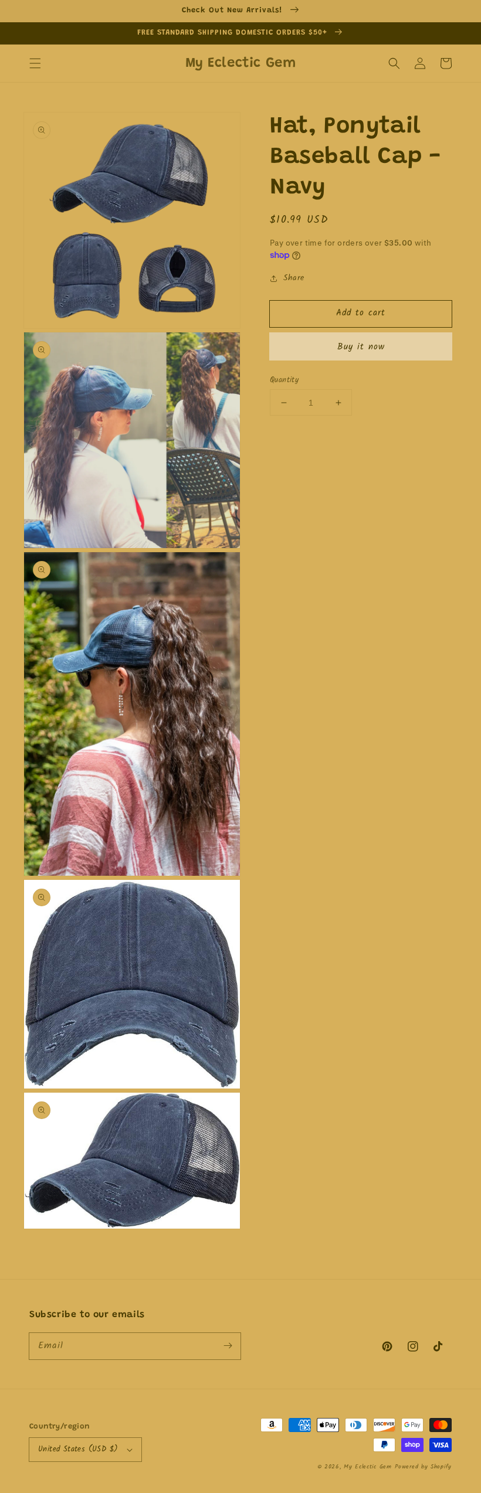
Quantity (284, 380)
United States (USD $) (78, 1449)
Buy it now (361, 347)
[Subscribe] (227, 1346)
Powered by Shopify (423, 1466)
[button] (35, 63)
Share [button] (293, 277)
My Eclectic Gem (368, 1466)
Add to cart (360, 313)
